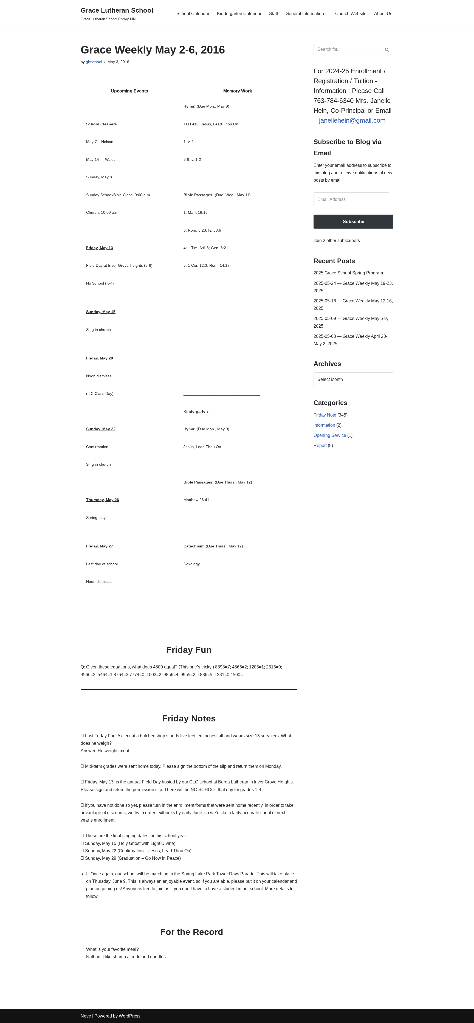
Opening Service (330, 435)
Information (324, 425)
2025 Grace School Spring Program (348, 273)
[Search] (387, 49)
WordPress (129, 1016)
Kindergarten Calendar (239, 13)
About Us (383, 13)
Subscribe (353, 221)
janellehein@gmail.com (352, 120)
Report (320, 445)
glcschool (94, 62)
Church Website (350, 13)
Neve (86, 1016)
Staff (273, 13)
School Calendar (192, 13)
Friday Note (325, 415)
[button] (326, 14)
